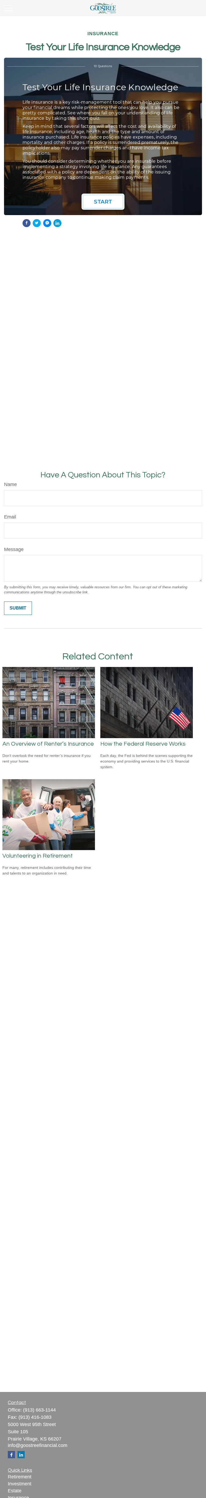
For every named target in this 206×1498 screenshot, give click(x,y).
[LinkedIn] (21, 1454)
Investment (19, 1483)
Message (14, 549)
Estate (14, 1490)
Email (10, 517)
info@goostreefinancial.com (37, 1445)
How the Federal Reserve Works (143, 744)
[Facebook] (11, 1454)
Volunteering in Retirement (37, 856)
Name (10, 484)
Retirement (19, 1476)
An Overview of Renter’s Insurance (48, 744)
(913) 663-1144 (39, 1410)
